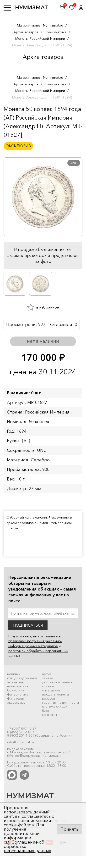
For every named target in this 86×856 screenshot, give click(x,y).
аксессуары (16, 702)
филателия (16, 698)
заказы (47, 678)
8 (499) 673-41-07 (20, 732)
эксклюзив (15, 682)
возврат (48, 698)
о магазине (51, 690)
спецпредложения (22, 678)
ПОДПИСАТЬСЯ (28, 625)
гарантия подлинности (60, 702)
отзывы (48, 686)
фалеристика (17, 694)
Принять (69, 829)
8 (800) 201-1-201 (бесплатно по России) (39, 735)
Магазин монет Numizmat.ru (40, 25)
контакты (49, 714)
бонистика (15, 690)
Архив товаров (25, 32)
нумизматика (17, 686)
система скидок (54, 706)
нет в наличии (43, 341)
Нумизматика (55, 32)
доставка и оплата (57, 682)
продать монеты (55, 694)
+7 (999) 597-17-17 (21, 729)
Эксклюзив (18, 146)
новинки (14, 674)
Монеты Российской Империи (40, 38)
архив (47, 674)
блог (46, 710)
